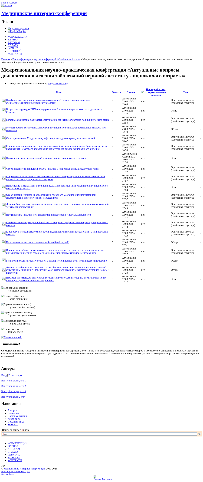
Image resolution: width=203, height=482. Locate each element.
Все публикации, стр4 (13, 396)
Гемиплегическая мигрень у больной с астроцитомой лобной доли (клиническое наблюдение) (57, 260)
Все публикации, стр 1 (13, 380)
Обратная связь (16, 421)
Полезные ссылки (17, 416)
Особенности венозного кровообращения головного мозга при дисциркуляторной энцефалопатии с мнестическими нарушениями (51, 196)
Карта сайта (14, 418)
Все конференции (22, 59)
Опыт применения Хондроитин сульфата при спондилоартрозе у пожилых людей (50, 138)
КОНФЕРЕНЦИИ (17, 36)
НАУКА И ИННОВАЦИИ (15, 471)
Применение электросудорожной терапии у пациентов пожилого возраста (46, 158)
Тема (59, 92)
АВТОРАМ (14, 42)
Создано (131, 92)
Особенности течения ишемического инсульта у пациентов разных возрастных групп (52, 168)
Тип (185, 92)
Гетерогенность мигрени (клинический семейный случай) (37, 242)
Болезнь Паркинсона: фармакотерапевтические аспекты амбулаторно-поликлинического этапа (57, 119)
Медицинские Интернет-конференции (25, 468)
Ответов (116, 92)
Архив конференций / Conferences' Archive (57, 59)
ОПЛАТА (13, 45)
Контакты (13, 424)
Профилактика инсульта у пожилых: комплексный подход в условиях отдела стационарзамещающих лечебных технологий (48, 101)
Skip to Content (9, 2)
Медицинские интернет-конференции (44, 13)
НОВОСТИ (14, 51)
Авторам (12, 410)
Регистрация (15, 375)
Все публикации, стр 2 (13, 386)
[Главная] (6, 5)
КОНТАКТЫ (15, 53)
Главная (5, 59)
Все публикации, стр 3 (13, 391)
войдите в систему (58, 83)
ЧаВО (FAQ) (14, 48)
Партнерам (14, 413)
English (22, 31)
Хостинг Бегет (7, 474)
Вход (4, 375)
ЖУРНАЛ (13, 39)
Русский (24, 28)
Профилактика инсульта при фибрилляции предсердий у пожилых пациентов (48, 214)
